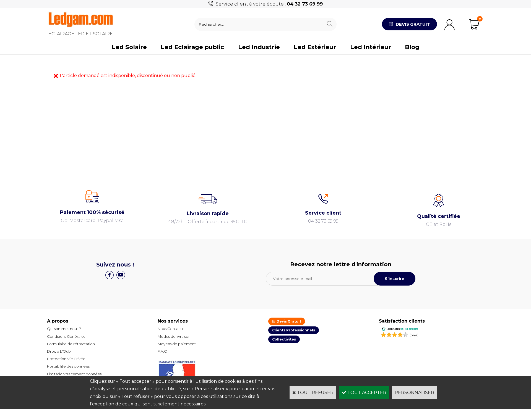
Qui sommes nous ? (64, 328)
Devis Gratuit (288, 321)
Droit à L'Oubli (59, 351)
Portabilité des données (68, 366)
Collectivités (284, 339)
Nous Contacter (172, 328)
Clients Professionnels (293, 330)
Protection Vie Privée (66, 359)
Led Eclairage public (192, 47)
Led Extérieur (315, 47)
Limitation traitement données (74, 374)
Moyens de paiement (177, 344)
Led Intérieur (370, 47)
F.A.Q (162, 351)
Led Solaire (129, 47)
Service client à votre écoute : (269, 4)
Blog (412, 47)
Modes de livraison (174, 336)
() (414, 335)
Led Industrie (259, 47)
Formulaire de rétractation (71, 344)
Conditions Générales (66, 336)
